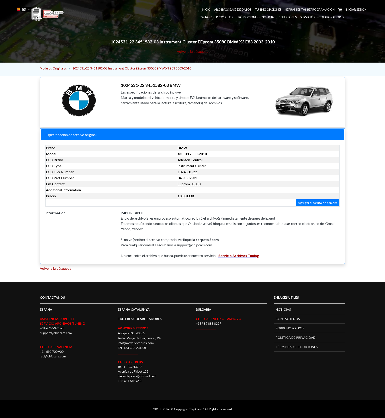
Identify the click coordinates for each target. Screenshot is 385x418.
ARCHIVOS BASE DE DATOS (232, 9)
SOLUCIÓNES (288, 17)
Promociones (247, 17)
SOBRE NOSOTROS (290, 328)
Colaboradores (331, 17)
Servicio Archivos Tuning (238, 255)
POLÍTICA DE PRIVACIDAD (295, 337)
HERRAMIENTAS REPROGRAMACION (310, 9)
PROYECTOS (224, 17)
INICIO (206, 9)
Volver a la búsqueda (192, 51)
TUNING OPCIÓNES (268, 9)
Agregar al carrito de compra (317, 203)
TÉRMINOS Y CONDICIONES (297, 347)
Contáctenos (288, 319)
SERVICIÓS (307, 17)
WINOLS (207, 17)
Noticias (268, 17)
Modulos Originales (53, 68)
